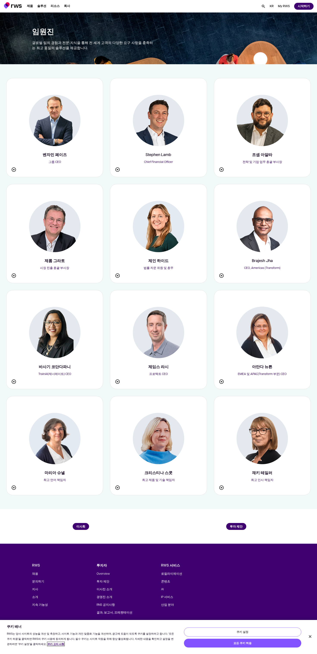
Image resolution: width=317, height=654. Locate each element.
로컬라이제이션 (171, 573)
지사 (35, 589)
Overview (103, 573)
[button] (12, 5)
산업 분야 (167, 604)
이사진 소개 (104, 589)
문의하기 (38, 581)
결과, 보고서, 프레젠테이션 (114, 612)
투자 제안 (103, 581)
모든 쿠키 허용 (243, 643)
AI (162, 589)
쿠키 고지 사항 (55, 644)
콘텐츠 (165, 581)
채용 (35, 573)
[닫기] (310, 636)
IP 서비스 (167, 597)
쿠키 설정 (242, 632)
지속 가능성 (40, 604)
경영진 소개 (104, 597)
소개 (35, 597)
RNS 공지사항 (106, 604)
